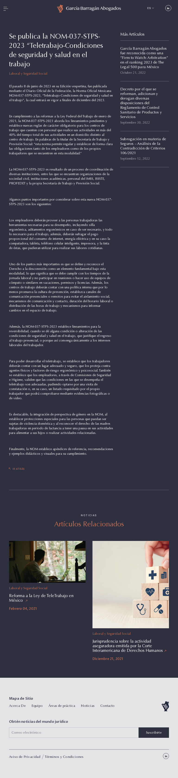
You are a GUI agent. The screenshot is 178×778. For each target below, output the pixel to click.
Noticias (88, 706)
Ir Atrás (19, 469)
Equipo (37, 706)
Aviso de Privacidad (24, 757)
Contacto (107, 706)
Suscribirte (154, 733)
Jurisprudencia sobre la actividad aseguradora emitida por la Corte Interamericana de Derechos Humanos (127, 646)
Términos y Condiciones (64, 757)
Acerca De (17, 706)
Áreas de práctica (61, 706)
